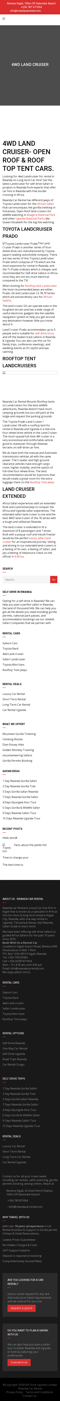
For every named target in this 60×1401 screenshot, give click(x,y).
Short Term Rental (14, 699)
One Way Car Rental (14, 1048)
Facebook (16, 885)
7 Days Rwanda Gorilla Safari (20, 797)
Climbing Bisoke (12, 739)
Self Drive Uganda (13, 1054)
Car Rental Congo (13, 1064)
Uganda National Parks (30, 218)
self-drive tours (44, 333)
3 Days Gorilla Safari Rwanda (20, 791)
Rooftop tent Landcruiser (41, 286)
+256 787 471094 (31, 7)
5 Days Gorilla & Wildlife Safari (21, 808)
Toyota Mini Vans (13, 664)
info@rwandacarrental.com (25, 10)
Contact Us (29, 1396)
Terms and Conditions (39, 1392)
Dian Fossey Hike (13, 744)
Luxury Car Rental (13, 694)
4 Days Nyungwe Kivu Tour (19, 802)
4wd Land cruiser (13, 654)
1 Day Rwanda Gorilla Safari (19, 781)
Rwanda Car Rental (30, 1388)
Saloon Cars (10, 643)
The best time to (12, 865)
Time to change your (15, 857)
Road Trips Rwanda (14, 1059)
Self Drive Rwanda (13, 1043)
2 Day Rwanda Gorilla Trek (19, 786)
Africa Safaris (20, 935)
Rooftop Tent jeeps (41, 482)
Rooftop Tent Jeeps (14, 670)
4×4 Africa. (17, 556)
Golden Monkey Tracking (18, 750)
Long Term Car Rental (16, 704)
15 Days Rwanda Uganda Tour (21, 818)
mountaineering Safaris (17, 755)
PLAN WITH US (19, 1362)
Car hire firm (45, 908)
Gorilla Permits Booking (17, 760)
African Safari (45, 204)
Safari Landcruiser (13, 659)
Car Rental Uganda (14, 710)
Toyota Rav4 (10, 648)
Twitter (44, 885)
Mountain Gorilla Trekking (19, 734)
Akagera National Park (41, 215)
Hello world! (9, 838)
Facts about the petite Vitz (30, 845)
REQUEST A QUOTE (21, 1308)
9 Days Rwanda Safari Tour (19, 813)
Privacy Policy (14, 1392)
